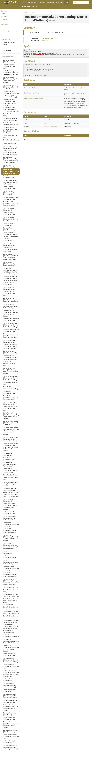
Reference (42, 2)
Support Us (26, 6)
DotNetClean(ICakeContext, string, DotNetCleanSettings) (11, 141)
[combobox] (81, 2)
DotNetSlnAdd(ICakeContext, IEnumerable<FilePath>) (11, 524)
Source (36, 6)
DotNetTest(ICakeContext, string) (10, 590)
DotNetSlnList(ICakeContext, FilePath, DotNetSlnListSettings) (11, 562)
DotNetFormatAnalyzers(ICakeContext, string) (10, 176)
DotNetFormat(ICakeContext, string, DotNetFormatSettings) (11, 171)
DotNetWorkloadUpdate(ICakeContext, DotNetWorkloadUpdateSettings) (10, 747)
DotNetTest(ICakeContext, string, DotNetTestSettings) (11, 595)
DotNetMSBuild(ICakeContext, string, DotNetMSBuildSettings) (10, 263)
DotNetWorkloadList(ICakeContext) (8, 679)
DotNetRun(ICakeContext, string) (10, 478)
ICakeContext (48, 120)
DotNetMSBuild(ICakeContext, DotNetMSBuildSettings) (10, 249)
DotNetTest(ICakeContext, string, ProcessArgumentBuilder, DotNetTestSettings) (10, 601)
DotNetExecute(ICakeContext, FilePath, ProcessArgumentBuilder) (10, 152)
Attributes (4, 19)
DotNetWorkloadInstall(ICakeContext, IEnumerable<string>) (11, 666)
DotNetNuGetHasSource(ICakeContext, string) (10, 341)
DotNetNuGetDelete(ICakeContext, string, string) (9, 293)
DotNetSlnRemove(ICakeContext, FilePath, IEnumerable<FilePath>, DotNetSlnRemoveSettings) (11, 581)
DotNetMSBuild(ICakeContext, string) (9, 244)
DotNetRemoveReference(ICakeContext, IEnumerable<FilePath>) (11, 422)
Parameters (4, 22)
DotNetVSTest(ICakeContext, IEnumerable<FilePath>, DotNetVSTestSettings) (11, 648)
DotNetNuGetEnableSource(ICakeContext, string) (11, 330)
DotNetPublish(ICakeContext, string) (9, 392)
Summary (4, 11)
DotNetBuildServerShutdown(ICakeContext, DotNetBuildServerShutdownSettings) (10, 130)
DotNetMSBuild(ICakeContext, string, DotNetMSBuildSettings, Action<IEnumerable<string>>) (11, 271)
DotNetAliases (7, 50)
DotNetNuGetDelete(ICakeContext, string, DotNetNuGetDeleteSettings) (10, 299)
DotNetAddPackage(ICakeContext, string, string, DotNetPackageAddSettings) (11, 79)
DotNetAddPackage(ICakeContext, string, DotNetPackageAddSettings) (10, 72)
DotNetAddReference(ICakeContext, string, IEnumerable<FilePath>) (10, 101)
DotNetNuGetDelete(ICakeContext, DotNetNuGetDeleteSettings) (10, 306)
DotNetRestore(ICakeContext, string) (9, 458)
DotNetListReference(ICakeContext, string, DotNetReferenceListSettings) (10, 234)
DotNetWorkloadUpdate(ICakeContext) (10, 741)
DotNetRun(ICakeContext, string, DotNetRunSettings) (10, 495)
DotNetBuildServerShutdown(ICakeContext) (10, 123)
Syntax (3, 13)
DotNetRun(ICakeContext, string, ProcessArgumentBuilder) (10, 484)
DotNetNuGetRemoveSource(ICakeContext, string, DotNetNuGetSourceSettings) (11, 370)
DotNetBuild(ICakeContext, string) (10, 114)
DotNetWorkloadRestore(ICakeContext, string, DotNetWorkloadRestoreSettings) (10, 707)
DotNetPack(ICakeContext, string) (10, 383)
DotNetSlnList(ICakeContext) (7, 552)
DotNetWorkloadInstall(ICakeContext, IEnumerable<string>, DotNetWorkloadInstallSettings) (11, 673)
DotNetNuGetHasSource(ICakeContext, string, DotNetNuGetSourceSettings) (10, 346)
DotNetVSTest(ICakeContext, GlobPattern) (11, 635)
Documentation (31, 2)
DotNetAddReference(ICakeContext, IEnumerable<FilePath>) (11, 87)
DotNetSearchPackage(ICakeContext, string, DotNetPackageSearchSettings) (10, 506)
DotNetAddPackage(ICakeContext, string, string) (9, 66)
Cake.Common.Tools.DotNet (9, 43)
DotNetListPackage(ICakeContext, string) (9, 213)
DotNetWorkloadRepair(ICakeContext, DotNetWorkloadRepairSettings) (10, 695)
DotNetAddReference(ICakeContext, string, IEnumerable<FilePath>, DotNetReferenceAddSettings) (11, 108)
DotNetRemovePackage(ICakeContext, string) (10, 403)
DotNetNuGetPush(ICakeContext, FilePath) (10, 352)
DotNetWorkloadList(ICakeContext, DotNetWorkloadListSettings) (9, 685)
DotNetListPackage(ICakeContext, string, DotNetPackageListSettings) (10, 219)
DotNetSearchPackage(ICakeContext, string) (9, 512)
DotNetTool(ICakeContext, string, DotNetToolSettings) (11, 612)
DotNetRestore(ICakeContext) (7, 454)
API (67, 2)
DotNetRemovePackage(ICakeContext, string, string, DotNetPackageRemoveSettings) (11, 415)
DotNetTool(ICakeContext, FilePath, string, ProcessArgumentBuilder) (10, 622)
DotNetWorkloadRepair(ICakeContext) (9, 690)
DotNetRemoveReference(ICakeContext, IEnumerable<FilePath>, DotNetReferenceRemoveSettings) (11, 431)
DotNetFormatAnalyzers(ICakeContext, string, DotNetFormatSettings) (10, 182)
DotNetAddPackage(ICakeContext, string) (9, 61)
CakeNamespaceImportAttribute (33, 98)
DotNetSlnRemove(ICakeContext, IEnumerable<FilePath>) (11, 568)
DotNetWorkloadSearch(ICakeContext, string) (10, 718)
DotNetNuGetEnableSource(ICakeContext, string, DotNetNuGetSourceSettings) (11, 335)
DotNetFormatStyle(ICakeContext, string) (9, 187)
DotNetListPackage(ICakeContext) (8, 209)
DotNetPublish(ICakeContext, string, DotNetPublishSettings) (10, 397)
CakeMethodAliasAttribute (31, 88)
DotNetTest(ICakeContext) (10, 587)
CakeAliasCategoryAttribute (32, 93)
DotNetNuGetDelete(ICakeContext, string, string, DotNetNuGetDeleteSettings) (11, 313)
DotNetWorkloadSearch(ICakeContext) (10, 714)
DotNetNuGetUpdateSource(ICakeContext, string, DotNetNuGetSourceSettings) (11, 378)
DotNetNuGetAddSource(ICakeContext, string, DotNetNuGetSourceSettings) (10, 278)
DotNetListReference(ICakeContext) (9, 224)
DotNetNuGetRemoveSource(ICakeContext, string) (9, 363)
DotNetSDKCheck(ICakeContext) (8, 500)
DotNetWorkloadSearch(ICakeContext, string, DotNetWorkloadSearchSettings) (10, 724)
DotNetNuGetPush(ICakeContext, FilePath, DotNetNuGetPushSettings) (11, 357)
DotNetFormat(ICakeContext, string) (9, 166)
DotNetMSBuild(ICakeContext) (7, 239)
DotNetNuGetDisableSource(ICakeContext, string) (11, 319)
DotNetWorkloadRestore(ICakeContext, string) (10, 701)
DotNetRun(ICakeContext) (10, 475)
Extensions (50, 2)
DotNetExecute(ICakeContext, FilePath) (10, 147)
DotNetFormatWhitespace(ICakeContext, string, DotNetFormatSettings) (10, 203)
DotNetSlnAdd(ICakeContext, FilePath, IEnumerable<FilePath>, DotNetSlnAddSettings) (11, 546)
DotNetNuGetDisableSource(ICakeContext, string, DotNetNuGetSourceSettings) (11, 325)
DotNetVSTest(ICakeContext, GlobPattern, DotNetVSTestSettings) (11, 641)
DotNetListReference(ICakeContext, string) (9, 229)
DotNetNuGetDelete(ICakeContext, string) (9, 288)
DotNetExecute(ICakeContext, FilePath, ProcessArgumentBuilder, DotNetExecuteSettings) (10, 159)
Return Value (4, 24)
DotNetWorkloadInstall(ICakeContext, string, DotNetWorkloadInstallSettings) (11, 660)
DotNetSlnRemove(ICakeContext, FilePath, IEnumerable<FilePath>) (10, 574)
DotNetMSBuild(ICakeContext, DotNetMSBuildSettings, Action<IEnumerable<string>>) (10, 256)
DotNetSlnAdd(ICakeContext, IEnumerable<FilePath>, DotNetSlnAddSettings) (11, 537)
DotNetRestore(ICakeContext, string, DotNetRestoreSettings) (10, 470)
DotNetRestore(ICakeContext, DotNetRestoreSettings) (9, 464)
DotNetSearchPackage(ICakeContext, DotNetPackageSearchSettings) (10, 518)
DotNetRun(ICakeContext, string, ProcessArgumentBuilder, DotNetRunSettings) (11, 490)
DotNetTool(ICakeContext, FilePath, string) (10, 617)
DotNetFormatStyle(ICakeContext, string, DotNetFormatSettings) (10, 193)
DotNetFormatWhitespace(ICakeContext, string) (10, 198)
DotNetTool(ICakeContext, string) (10, 608)
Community (59, 2)
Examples (4, 16)
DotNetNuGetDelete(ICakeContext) (8, 283)
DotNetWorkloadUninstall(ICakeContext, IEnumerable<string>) (11, 736)
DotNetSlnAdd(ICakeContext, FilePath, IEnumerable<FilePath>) (10, 530)
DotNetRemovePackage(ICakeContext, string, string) (10, 408)
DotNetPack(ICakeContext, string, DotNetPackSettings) (11, 388)
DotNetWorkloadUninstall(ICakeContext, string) (10, 731)
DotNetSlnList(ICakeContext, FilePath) (10, 556)
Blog (23, 2)
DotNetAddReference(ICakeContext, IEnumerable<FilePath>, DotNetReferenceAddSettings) (11, 94)
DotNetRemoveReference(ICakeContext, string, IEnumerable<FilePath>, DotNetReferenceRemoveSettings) (11, 447)
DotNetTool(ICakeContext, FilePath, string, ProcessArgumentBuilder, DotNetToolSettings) (10, 629)
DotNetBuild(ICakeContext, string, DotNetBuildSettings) (11, 119)
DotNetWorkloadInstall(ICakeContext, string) (9, 654)
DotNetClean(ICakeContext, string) (11, 136)
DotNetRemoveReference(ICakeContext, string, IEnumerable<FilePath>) (10, 439)
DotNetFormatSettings (50, 126)
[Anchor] (36, 27)
